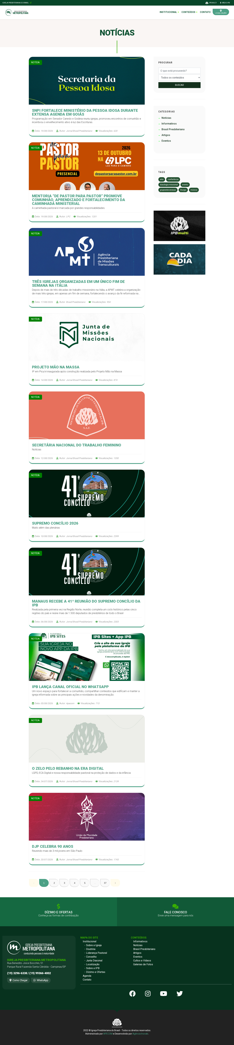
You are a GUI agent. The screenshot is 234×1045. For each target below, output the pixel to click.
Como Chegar (20, 980)
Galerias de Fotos (143, 964)
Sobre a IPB (92, 968)
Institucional (89, 941)
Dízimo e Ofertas (95, 972)
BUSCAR (179, 85)
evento (185, 185)
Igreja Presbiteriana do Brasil (15, 3)
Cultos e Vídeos (142, 960)
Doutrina (90, 949)
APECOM (108, 1033)
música (194, 190)
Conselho (91, 956)
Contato (205, 12)
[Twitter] (180, 994)
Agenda (87, 975)
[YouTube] (163, 994)
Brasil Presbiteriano (144, 949)
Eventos (137, 956)
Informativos (140, 941)
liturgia (183, 190)
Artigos (137, 952)
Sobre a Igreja (94, 945)
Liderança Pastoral (96, 952)
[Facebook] (132, 994)
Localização (92, 964)
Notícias (137, 945)
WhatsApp (42, 980)
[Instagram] (148, 994)
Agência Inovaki (140, 1033)
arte (161, 179)
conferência (173, 179)
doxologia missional (169, 185)
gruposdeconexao (168, 190)
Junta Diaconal (94, 960)
